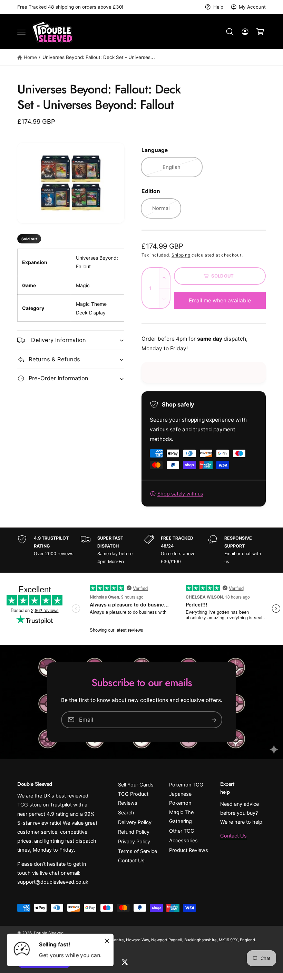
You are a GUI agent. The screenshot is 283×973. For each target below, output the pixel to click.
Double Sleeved (49, 933)
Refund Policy (133, 832)
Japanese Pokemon (180, 798)
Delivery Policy (135, 822)
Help (218, 7)
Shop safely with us (180, 494)
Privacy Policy (134, 842)
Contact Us (131, 860)
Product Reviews (188, 850)
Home (30, 57)
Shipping (181, 255)
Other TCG (181, 831)
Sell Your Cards (136, 785)
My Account (252, 7)
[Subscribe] (214, 719)
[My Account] (245, 31)
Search (126, 813)
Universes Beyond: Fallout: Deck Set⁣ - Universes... (98, 57)
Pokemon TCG (186, 785)
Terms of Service (137, 851)
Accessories (183, 840)
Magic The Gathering (181, 816)
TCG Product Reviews (133, 798)
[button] (21, 31)
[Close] (107, 941)
